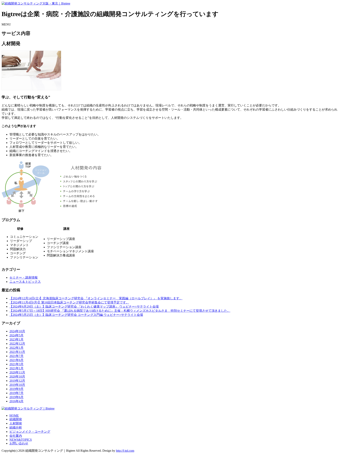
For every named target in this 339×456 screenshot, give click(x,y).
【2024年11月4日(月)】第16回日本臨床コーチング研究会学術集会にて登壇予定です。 (69, 302)
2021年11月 (17, 351)
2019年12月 (17, 380)
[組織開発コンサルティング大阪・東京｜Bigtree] (36, 3)
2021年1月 (16, 368)
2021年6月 (16, 360)
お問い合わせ (18, 443)
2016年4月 (16, 401)
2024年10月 (17, 331)
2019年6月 (16, 397)
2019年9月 (16, 389)
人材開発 (15, 423)
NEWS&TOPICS (20, 439)
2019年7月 (16, 393)
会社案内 (15, 435)
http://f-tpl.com (125, 450)
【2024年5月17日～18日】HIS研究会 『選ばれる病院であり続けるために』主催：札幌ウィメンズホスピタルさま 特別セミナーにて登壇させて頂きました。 (119, 310)
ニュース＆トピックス (25, 281)
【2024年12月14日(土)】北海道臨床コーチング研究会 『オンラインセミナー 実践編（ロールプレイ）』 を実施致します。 (95, 298)
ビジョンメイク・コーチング (29, 431)
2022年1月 (16, 347)
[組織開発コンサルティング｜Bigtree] (28, 408)
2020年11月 (17, 372)
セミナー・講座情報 (23, 277)
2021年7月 (16, 356)
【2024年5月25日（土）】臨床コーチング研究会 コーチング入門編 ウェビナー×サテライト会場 (76, 314)
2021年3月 (16, 364)
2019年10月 (17, 384)
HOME (14, 415)
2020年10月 (17, 376)
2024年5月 (16, 335)
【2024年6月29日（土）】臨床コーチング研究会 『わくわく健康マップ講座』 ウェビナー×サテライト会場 (84, 306)
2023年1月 (16, 339)
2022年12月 (17, 343)
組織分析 (15, 427)
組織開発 (15, 419)
